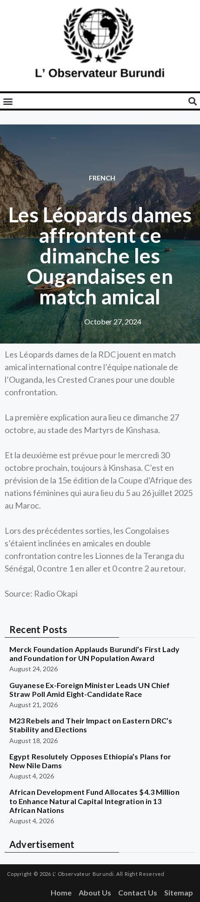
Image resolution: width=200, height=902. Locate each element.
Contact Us (137, 892)
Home (61, 892)
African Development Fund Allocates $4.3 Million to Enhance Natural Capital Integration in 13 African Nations (94, 800)
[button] (7, 101)
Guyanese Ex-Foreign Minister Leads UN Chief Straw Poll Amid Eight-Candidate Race (89, 689)
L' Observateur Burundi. (84, 874)
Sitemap (178, 892)
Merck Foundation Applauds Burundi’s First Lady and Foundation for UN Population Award (94, 653)
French (102, 178)
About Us (95, 892)
